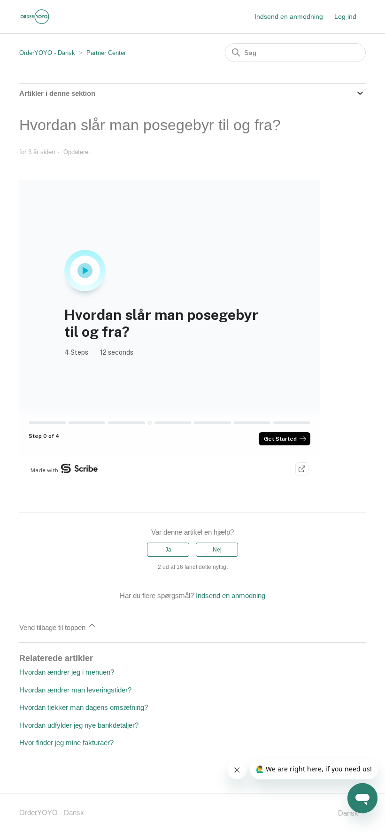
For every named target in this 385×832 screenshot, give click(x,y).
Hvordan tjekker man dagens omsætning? (83, 707)
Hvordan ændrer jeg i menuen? (66, 672)
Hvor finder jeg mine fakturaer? (66, 742)
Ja (168, 549)
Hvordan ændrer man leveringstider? (75, 690)
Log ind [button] (345, 16)
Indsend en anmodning (288, 16)
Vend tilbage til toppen (53, 627)
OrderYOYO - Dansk (47, 52)
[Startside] (34, 16)
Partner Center (106, 52)
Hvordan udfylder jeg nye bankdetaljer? (79, 725)
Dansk (349, 813)
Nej (217, 549)
